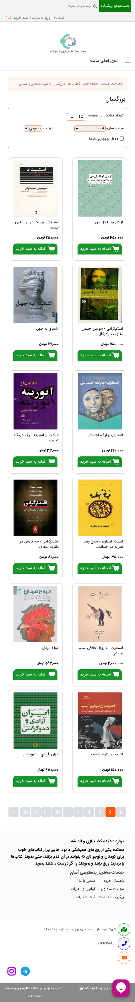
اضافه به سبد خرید (96, 248)
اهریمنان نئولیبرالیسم (106, 754)
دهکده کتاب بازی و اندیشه (22, 988)
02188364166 (105, 943)
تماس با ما (87, 881)
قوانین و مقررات (83, 889)
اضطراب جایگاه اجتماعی (104, 435)
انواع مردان (50, 648)
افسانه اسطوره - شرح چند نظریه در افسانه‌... (103, 544)
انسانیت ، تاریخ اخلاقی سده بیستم (101, 651)
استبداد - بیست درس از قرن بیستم (37, 225)
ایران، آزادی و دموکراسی (40, 754)
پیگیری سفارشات (111, 897)
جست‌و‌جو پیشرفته (115, 6)
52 (36, 813)
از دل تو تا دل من (109, 222)
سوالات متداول (112, 889)
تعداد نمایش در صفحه (106, 115)
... (67, 813)
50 (57, 813)
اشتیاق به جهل (47, 328)
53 (25, 813)
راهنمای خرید (113, 881)
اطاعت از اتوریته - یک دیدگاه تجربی (36, 438)
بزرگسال (58, 84)
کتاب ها (73, 84)
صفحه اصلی (90, 84)
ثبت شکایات (85, 897)
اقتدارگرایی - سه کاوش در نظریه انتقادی (39, 544)
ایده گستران (86, 988)
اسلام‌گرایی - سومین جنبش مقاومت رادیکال (102, 331)
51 (46, 813)
